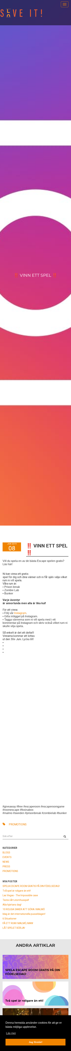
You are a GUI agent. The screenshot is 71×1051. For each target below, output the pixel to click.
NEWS (6, 861)
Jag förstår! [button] (35, 1042)
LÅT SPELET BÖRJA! (14, 927)
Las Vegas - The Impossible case (20, 895)
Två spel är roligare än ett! (17, 890)
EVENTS (7, 857)
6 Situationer (10, 918)
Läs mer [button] (11, 1033)
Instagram (20, 613)
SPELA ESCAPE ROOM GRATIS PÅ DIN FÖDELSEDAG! (31, 886)
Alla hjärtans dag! (12, 904)
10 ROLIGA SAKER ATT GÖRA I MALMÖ (24, 909)
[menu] (64, 4)
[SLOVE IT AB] (21, 13)
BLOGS (6, 852)
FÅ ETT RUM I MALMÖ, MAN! (18, 923)
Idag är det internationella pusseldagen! (24, 914)
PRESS (6, 866)
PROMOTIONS (17, 824)
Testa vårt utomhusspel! (16, 900)
